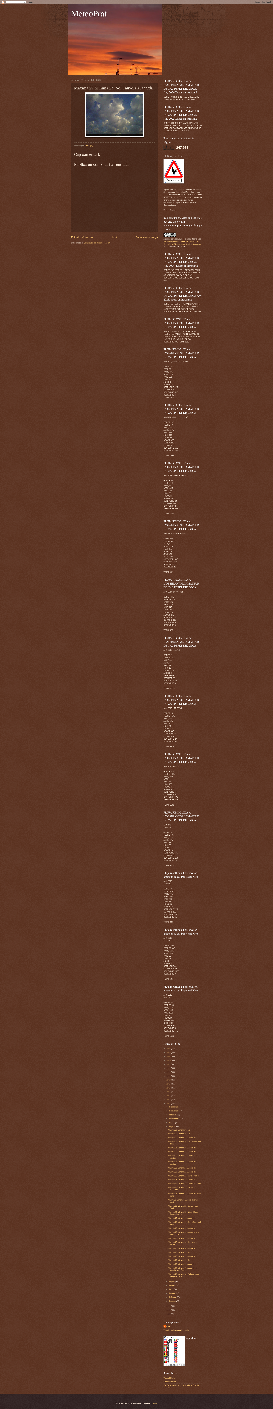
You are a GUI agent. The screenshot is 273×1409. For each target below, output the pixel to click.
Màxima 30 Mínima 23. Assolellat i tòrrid (184, 1184)
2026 (169, 1048)
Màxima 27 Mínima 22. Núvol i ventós (183, 1176)
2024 (169, 1056)
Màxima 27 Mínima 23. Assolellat (182, 1138)
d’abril (171, 1289)
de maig (172, 1285)
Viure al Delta (169, 1378)
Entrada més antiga (147, 237)
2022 (169, 1064)
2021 (169, 1068)
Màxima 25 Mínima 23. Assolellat (182, 1238)
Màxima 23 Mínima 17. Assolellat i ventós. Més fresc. (182, 1269)
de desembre (174, 1107)
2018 (169, 1080)
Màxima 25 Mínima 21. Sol (179, 1252)
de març (172, 1293)
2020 (169, 1072)
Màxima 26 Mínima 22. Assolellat (182, 1172)
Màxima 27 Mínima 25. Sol (179, 1134)
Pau (168, 1326)
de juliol (172, 1127)
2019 (169, 1076)
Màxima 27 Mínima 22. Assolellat (182, 1152)
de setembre (174, 1119)
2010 (169, 1310)
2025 (169, 1052)
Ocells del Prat (170, 1382)
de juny (172, 1281)
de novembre (174, 1111)
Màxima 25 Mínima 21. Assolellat (182, 1168)
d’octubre (173, 1115)
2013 (169, 1100)
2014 (169, 1096)
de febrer (172, 1297)
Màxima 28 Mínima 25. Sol (179, 1130)
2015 (169, 1092)
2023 (169, 1060)
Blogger (154, 1403)
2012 (169, 1104)
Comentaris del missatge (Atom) (97, 243)
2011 (169, 1306)
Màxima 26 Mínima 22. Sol (179, 1260)
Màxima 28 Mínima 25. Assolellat (182, 1148)
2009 (169, 1314)
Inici (114, 237)
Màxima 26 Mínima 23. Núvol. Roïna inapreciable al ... (183, 1213)
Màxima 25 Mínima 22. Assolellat (182, 1256)
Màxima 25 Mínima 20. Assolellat (182, 1248)
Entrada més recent (82, 237)
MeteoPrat (89, 13)
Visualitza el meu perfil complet (176, 1330)
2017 (169, 1084)
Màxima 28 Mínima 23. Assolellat (182, 1180)
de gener (172, 1301)
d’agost (172, 1123)
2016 (169, 1088)
